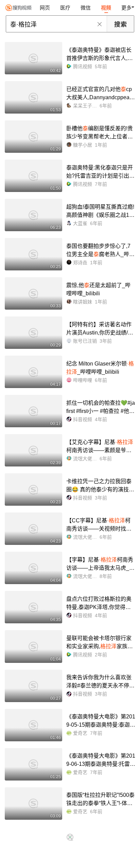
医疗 (65, 8)
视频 (106, 8)
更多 (126, 8)
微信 (86, 8)
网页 (45, 8)
